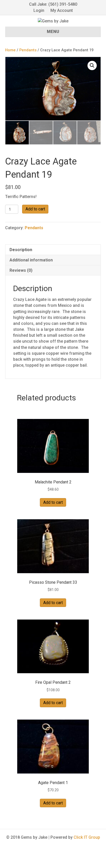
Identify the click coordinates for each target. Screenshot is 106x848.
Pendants (28, 50)
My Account (61, 10)
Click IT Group (87, 837)
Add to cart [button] (53, 502)
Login (38, 10)
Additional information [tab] (31, 260)
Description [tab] (21, 249)
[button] (92, 65)
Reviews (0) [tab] (21, 270)
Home (10, 50)
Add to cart (35, 209)
